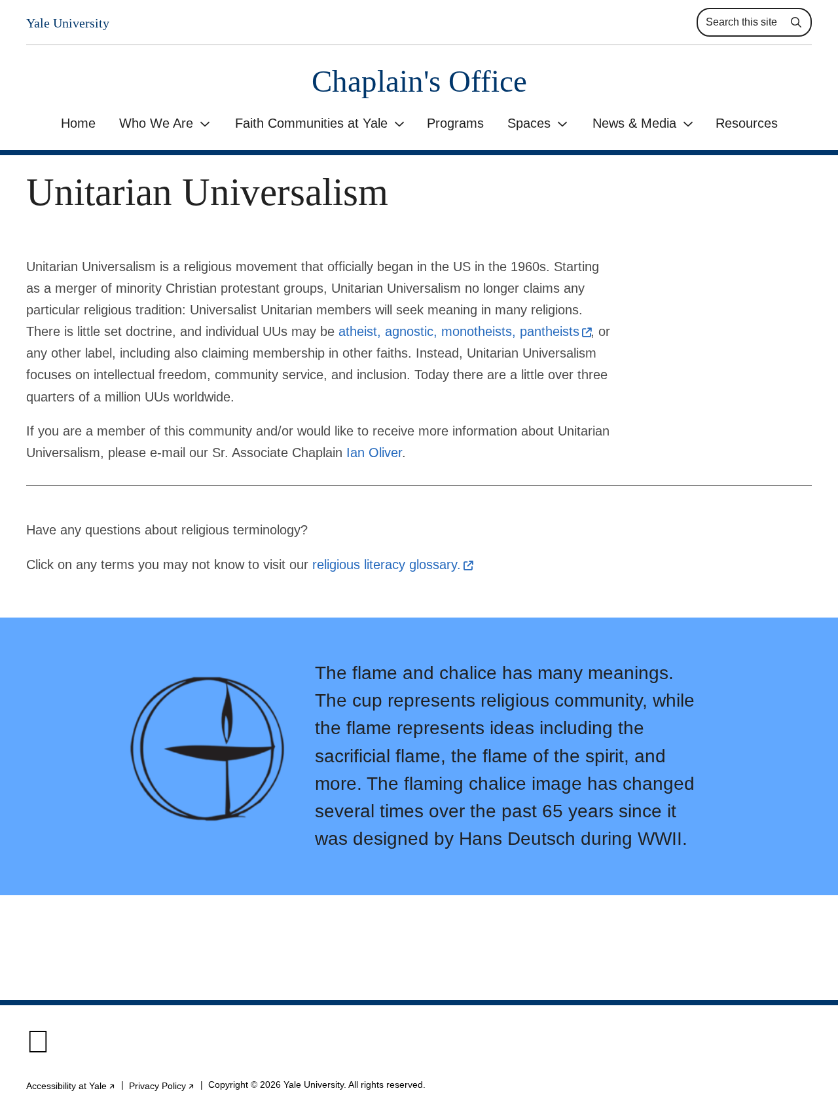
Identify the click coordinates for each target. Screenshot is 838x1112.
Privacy (162, 1086)
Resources (747, 123)
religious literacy (392, 564)
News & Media (634, 123)
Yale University (67, 23)
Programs (455, 123)
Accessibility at (71, 1086)
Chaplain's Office (419, 81)
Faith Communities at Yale (311, 123)
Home (78, 123)
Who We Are (156, 123)
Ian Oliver (374, 452)
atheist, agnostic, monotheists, (464, 331)
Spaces (529, 123)
